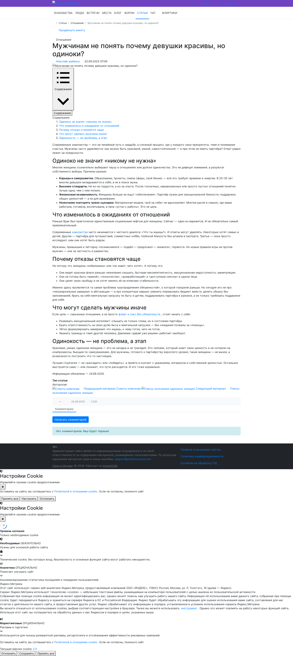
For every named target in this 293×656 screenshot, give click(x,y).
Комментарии (64, 409)
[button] (146, 547)
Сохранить (26, 653)
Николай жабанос (68, 61)
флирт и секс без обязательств (140, 314)
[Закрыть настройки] (2, 519)
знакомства (80, 232)
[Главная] (53, 23)
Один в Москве (62, 465)
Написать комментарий (70, 419)
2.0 (35, 649)
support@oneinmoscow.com (132, 459)
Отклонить (47, 498)
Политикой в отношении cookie (76, 491)
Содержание (62, 113)
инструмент (189, 608)
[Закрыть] (2, 486)
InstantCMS (110, 465)
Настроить (29, 498)
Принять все (9, 498)
